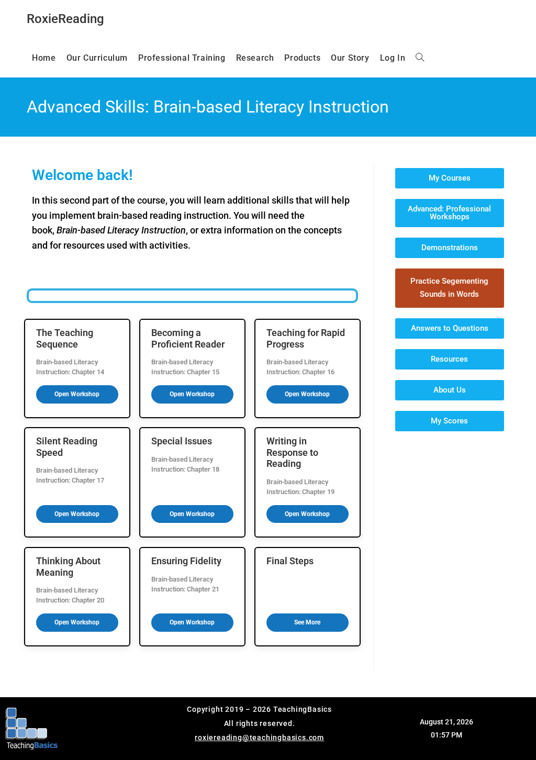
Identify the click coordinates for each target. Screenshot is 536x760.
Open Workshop (76, 394)
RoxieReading (65, 19)
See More (307, 622)
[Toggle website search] (419, 58)
